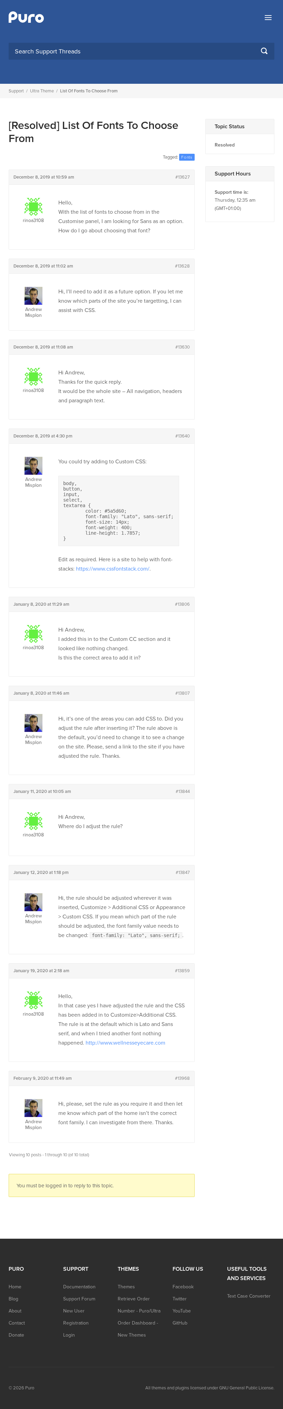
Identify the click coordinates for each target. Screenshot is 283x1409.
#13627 (182, 177)
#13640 (182, 436)
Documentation (79, 1287)
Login (69, 1335)
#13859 (182, 971)
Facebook (183, 1287)
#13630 (182, 347)
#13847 (183, 872)
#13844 (183, 791)
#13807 (182, 693)
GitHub (180, 1323)
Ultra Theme (42, 91)
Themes (126, 1287)
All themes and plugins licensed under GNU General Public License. (209, 1388)
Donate (16, 1335)
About (15, 1311)
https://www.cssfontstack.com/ (112, 568)
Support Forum (79, 1299)
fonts (187, 157)
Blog (13, 1299)
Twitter (180, 1299)
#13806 (182, 604)
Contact (17, 1323)
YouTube (182, 1311)
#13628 (182, 266)
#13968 (182, 1078)
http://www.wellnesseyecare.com (125, 1042)
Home (15, 1287)
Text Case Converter (249, 1296)
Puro (29, 1388)
